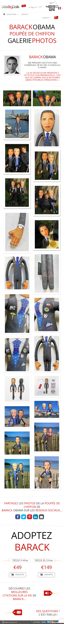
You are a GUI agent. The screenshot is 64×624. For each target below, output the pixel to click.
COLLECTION (11, 14)
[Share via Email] (41, 516)
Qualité (24, 14)
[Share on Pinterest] (29, 516)
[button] (17, 574)
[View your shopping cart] (58, 18)
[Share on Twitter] (23, 516)
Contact (46, 18)
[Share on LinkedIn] (35, 516)
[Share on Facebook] (17, 516)
